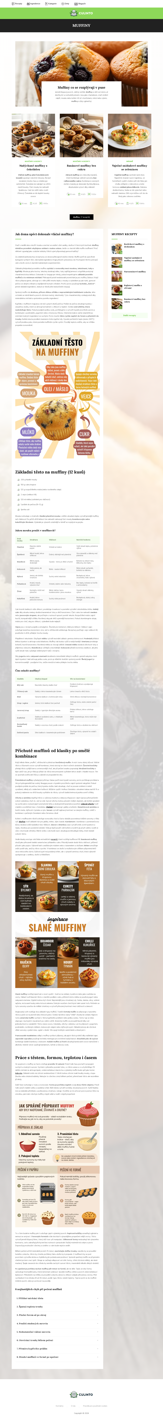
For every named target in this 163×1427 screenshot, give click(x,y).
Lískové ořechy (87, 804)
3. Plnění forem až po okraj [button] (31, 1315)
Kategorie (52, 4)
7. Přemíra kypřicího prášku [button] (32, 1348)
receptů (54, 839)
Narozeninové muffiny (135, 271)
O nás (73, 1406)
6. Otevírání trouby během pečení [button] (35, 1340)
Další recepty (129, 315)
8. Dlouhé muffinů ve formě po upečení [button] (37, 1357)
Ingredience (35, 4)
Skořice (22, 821)
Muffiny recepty (124, 234)
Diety (66, 4)
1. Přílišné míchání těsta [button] (30, 1298)
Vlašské (49, 807)
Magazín (82, 4)
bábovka (18, 1073)
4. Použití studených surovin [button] (32, 1323)
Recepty (18, 4)
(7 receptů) (81, 217)
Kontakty (59, 1406)
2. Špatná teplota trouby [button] (30, 1306)
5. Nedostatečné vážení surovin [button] (33, 1331)
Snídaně (129, 161)
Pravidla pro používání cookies (95, 1406)
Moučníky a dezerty (33, 161)
